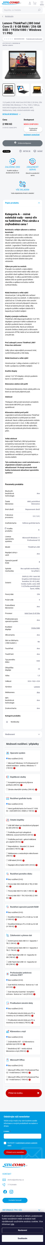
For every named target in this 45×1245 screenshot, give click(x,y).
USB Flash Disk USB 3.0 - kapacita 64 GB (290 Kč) (21, 963)
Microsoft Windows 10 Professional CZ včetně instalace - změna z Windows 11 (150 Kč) (22, 765)
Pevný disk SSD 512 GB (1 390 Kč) (21, 891)
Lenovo (37, 687)
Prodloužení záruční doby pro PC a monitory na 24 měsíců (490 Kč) (20, 1014)
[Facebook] (4, 1191)
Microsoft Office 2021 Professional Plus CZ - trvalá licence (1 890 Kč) (22, 1071)
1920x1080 (35, 628)
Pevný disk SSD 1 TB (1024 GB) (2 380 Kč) (22, 897)
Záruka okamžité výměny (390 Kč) (21, 789)
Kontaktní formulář (15, 1200)
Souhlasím (22, 1238)
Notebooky (15, 722)
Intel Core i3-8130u (32, 613)
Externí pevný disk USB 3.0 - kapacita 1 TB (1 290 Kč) (22, 942)
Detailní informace (10, 114)
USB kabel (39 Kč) (15, 860)
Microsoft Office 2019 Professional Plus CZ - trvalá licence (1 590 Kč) (22, 1078)
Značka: (7, 45)
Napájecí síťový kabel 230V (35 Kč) (21, 865)
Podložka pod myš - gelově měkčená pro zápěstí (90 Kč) (21, 840)
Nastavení (22, 1230)
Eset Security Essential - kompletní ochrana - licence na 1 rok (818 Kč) (20, 993)
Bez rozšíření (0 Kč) (15, 759)
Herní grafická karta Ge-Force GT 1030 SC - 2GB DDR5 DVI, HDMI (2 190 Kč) (22, 810)
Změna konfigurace (24, 143)
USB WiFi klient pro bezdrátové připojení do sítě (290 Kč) (22, 826)
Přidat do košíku (15, 1093)
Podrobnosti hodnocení (34, 39)
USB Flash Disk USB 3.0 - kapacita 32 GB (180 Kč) (21, 956)
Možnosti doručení (32, 135)
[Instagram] (11, 1191)
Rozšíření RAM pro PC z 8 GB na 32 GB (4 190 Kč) (22, 925)
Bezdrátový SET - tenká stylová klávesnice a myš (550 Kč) (19, 1050)
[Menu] (42, 3)
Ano (38, 692)
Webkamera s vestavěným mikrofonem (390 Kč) (22, 854)
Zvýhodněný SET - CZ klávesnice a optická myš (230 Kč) (20, 1043)
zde (12, 1224)
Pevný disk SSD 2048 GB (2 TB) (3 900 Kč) (22, 885)
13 (39, 669)
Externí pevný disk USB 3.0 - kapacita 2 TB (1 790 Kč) (22, 949)
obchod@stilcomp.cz (16, 1180)
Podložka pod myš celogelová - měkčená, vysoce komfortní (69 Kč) (19, 833)
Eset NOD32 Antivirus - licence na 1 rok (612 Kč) (22, 986)
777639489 (12, 1185)
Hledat (39, 10)
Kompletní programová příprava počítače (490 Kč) (19, 783)
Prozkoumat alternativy (33, 129)
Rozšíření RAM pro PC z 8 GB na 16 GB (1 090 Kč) (22, 918)
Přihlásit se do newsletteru (15, 1152)
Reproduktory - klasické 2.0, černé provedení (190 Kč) (20, 847)
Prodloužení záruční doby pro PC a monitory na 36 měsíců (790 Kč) (20, 1021)
